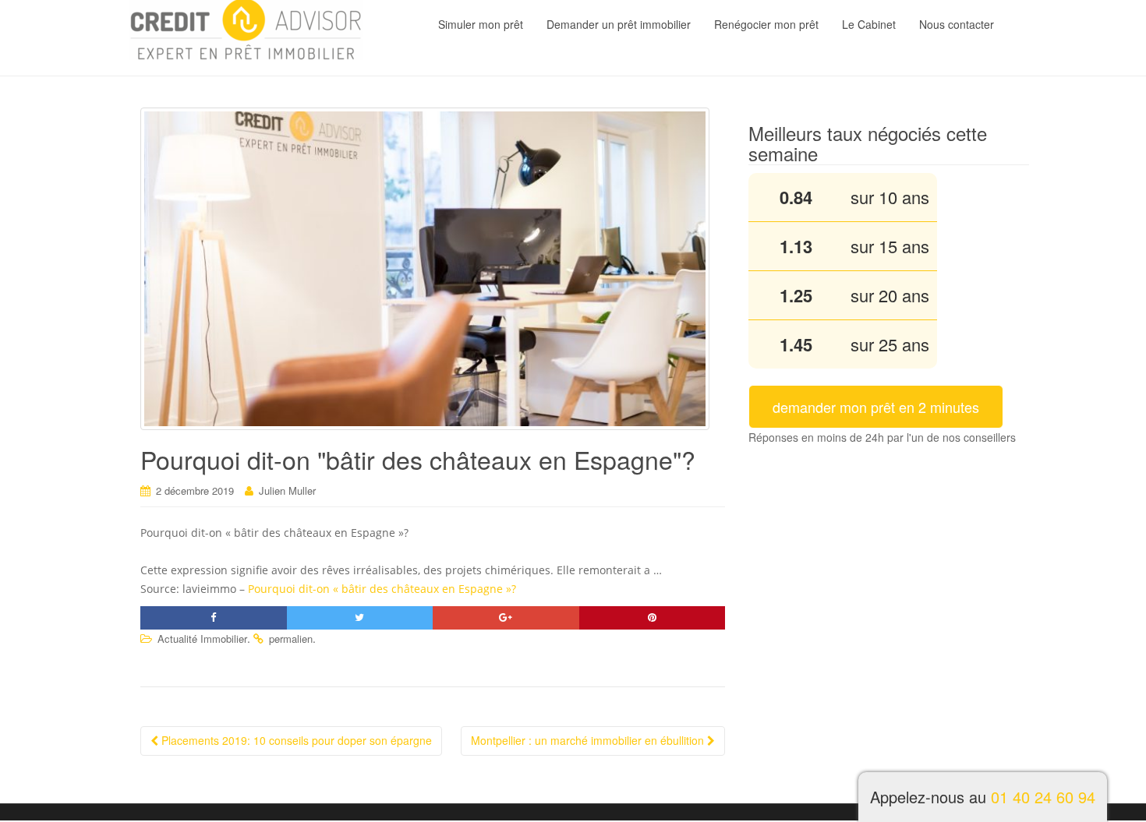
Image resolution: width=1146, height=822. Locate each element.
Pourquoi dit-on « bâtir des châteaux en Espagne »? (382, 588)
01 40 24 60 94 (1043, 796)
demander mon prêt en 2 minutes (876, 407)
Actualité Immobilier (202, 638)
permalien (291, 638)
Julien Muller (287, 490)
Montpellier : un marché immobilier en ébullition (589, 740)
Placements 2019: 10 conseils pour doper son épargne (295, 740)
